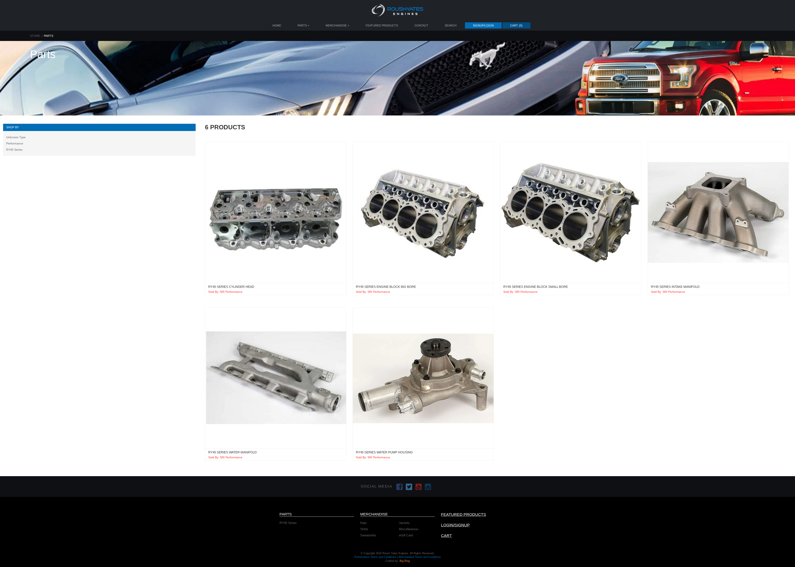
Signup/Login (483, 25)
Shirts (364, 529)
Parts (303, 25)
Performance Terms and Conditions (375, 557)
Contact (421, 25)
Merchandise (337, 25)
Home (276, 25)
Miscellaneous (408, 529)
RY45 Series (14, 149)
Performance (14, 143)
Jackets (404, 523)
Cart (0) (516, 25)
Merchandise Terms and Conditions (420, 557)
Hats (363, 523)
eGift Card (406, 535)
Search (451, 25)
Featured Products (382, 25)
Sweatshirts (368, 535)
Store (35, 35)
